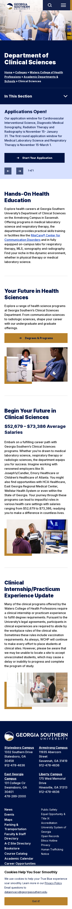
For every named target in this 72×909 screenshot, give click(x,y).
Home (8, 72)
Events (9, 814)
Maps (8, 819)
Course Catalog (15, 853)
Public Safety (49, 809)
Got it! (36, 901)
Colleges (21, 72)
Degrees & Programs (39, 338)
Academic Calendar (18, 858)
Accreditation (49, 822)
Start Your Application (37, 157)
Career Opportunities (20, 863)
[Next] (19, 171)
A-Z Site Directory (17, 843)
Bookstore (12, 848)
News (8, 809)
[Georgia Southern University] (18, 6)
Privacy (45, 845)
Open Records (50, 836)
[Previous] (7, 171)
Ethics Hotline (49, 840)
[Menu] (64, 5)
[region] (36, 887)
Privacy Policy (53, 883)
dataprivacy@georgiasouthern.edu (25, 892)
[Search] (49, 5)
